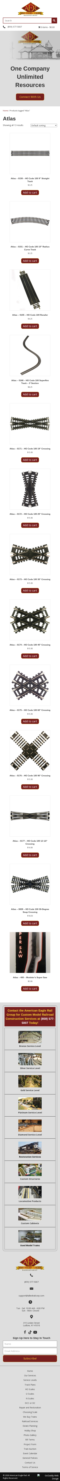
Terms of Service (30, 1467)
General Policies (30, 1458)
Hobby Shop (30, 1430)
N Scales (30, 1398)
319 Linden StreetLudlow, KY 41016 (31, 1324)
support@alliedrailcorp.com (31, 1295)
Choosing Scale (30, 1412)
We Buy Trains (30, 1416)
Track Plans (30, 1384)
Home (5, 110)
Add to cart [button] (30, 192)
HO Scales (30, 1389)
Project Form (30, 1444)
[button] (25, 1332)
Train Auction (30, 1448)
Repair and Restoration (30, 1407)
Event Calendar (30, 1453)
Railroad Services (30, 1421)
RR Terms (30, 1439)
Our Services (30, 1375)
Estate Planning (30, 1425)
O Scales (30, 1393)
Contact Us (30, 1462)
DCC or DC (30, 1403)
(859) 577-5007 (15, 26)
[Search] (54, 20)
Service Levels (30, 1380)
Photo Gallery (30, 1435)
